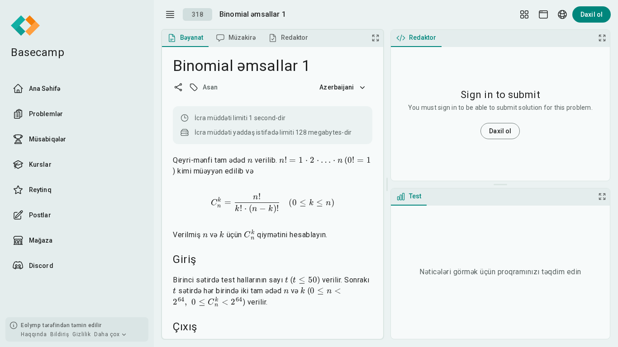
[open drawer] (170, 14)
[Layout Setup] (524, 14)
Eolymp (31, 325)
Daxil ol (591, 14)
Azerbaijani (336, 87)
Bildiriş (59, 334)
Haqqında (34, 334)
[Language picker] (562, 14)
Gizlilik (81, 334)
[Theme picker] (543, 14)
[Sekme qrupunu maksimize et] (375, 38)
